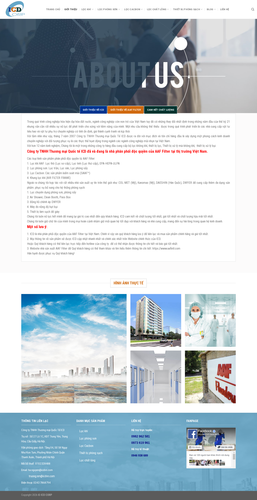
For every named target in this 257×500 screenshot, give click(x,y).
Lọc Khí (86, 9)
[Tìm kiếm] (252, 9)
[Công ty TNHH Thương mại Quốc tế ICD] (21, 9)
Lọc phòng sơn (107, 9)
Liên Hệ (224, 9)
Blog (210, 9)
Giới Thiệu (70, 9)
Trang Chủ (53, 9)
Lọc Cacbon (132, 9)
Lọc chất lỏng (156, 9)
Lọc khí (83, 431)
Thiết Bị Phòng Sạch (186, 9)
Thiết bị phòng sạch (91, 453)
